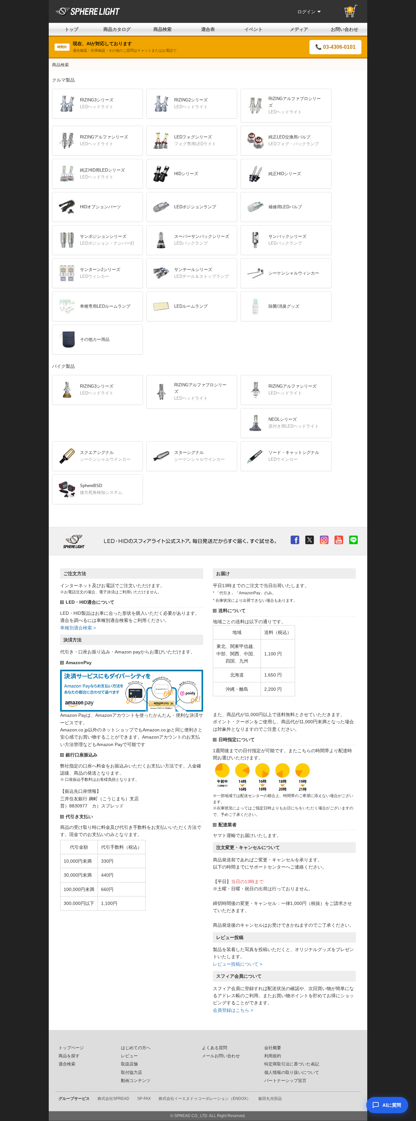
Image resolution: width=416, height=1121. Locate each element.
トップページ (71, 1048)
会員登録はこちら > (233, 1010)
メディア (299, 29)
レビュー (129, 1056)
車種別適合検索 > (78, 627)
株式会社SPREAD (113, 1098)
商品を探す (69, 1056)
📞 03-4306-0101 (335, 47)
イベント (253, 29)
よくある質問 (214, 1048)
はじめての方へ (135, 1048)
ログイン (306, 11)
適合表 (208, 29)
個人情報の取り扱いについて (291, 1072)
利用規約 (272, 1056)
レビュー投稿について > (237, 964)
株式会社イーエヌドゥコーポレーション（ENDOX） (205, 1098)
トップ (71, 29)
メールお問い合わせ (221, 1056)
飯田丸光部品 (270, 1098)
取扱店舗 (129, 1064)
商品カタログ (117, 29)
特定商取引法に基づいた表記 (291, 1064)
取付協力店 (131, 1072)
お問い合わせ (344, 29)
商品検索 (162, 29)
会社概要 (272, 1048)
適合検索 (66, 1064)
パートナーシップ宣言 (285, 1080)
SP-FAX (144, 1098)
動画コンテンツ (135, 1080)
